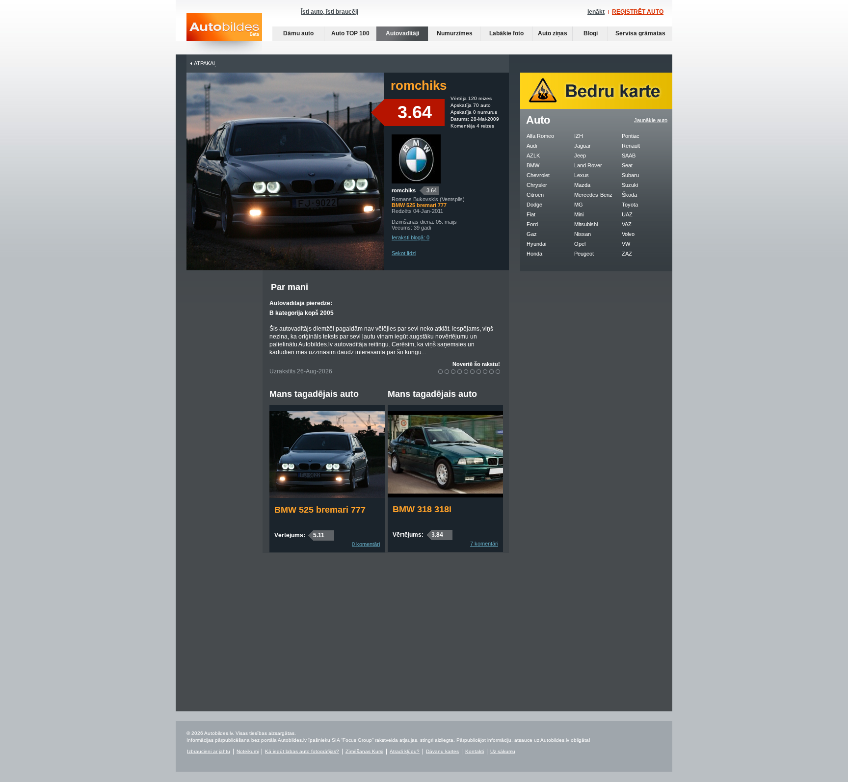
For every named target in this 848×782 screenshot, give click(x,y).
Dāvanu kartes (442, 751)
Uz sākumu (502, 751)
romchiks (404, 190)
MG (578, 205)
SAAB (629, 155)
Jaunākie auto (650, 120)
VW (626, 244)
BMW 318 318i (422, 509)
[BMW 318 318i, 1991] (445, 495)
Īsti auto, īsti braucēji (329, 11)
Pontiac (630, 136)
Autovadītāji (402, 33)
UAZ (627, 214)
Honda (534, 254)
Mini (578, 214)
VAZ (627, 224)
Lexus (581, 175)
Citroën (535, 195)
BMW (533, 165)
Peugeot (584, 254)
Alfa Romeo (540, 136)
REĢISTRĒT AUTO (637, 11)
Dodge (534, 205)
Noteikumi (248, 751)
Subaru (630, 175)
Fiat (531, 214)
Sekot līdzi (404, 253)
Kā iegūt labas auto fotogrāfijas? (302, 751)
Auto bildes (224, 33)
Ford (532, 224)
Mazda (582, 185)
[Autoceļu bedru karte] (596, 107)
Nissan (582, 234)
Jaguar (582, 146)
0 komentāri (366, 544)
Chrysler (537, 185)
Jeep (580, 155)
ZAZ (627, 254)
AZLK (533, 155)
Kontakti (474, 751)
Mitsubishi (586, 224)
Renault (631, 146)
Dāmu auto (298, 33)
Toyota (630, 205)
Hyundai (536, 244)
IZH (578, 136)
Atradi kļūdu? (405, 751)
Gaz (532, 234)
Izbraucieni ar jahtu (208, 751)
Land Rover (588, 165)
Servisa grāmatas (640, 33)
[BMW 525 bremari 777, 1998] (327, 496)
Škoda (629, 195)
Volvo (628, 234)
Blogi (590, 33)
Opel (579, 244)
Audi (532, 146)
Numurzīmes (455, 33)
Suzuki (630, 185)
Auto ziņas (552, 33)
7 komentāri (484, 544)
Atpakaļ (205, 63)
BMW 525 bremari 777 (320, 510)
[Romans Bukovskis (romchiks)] (416, 181)
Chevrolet (538, 175)
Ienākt (596, 11)
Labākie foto (506, 33)
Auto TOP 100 (350, 33)
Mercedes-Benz (593, 195)
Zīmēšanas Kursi (364, 751)
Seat (627, 165)
